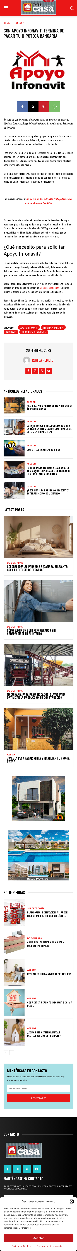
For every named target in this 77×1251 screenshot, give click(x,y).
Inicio (7, 22)
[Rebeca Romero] (27, 360)
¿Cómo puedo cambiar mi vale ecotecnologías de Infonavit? (44, 1033)
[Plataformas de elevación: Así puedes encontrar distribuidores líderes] (14, 912)
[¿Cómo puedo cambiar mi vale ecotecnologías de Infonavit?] (14, 1032)
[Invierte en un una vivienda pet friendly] (14, 972)
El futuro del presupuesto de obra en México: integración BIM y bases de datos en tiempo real (49, 429)
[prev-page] (6, 1052)
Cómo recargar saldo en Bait (45, 449)
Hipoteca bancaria (53, 327)
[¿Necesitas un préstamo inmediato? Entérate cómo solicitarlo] (14, 490)
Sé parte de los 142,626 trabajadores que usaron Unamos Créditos (48, 201)
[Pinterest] (43, 106)
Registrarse (38, 1098)
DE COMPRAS (15, 563)
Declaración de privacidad (50, 1246)
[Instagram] (35, 371)
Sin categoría (35, 908)
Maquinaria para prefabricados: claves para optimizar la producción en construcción (36, 696)
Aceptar (38, 1238)
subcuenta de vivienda (34, 332)
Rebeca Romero (42, 360)
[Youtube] (49, 371)
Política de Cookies (21, 1246)
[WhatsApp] (54, 106)
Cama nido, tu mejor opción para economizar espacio (45, 943)
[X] (33, 106)
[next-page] (11, 1052)
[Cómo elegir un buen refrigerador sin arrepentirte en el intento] (38, 601)
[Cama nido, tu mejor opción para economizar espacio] (14, 942)
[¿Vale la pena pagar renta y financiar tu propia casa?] (14, 405)
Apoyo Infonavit (28, 327)
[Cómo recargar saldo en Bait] (14, 448)
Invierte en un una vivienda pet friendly (49, 974)
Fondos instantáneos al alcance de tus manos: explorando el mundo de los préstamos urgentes (48, 471)
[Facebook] (22, 106)
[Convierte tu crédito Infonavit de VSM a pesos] (14, 1002)
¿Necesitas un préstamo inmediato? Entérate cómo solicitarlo (48, 491)
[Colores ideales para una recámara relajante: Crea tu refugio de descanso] (38, 537)
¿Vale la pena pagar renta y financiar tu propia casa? (50, 407)
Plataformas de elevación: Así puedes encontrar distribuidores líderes (47, 913)
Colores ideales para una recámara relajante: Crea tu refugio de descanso (37, 568)
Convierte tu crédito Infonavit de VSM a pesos (49, 1003)
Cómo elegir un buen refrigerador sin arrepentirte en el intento (31, 632)
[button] (71, 1201)
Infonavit (11, 332)
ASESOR (20, 22)
